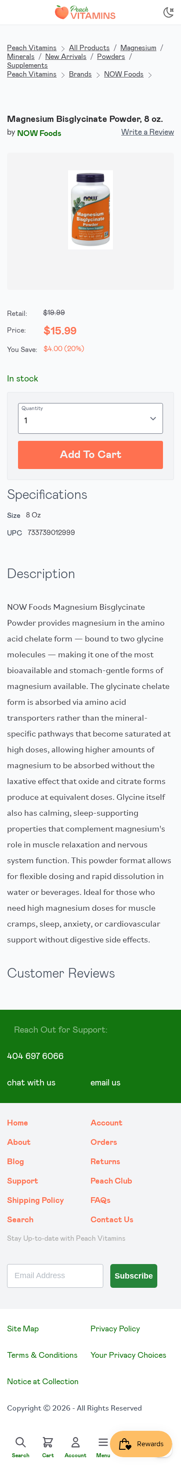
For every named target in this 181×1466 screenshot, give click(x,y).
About (19, 1143)
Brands (80, 74)
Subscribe (134, 1276)
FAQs (100, 1201)
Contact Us (112, 1220)
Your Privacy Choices (128, 1356)
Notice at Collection (43, 1382)
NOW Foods (124, 74)
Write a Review (147, 132)
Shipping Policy (35, 1201)
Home (17, 1123)
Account (106, 1123)
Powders (111, 56)
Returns (105, 1162)
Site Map (23, 1329)
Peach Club (111, 1181)
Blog (15, 1162)
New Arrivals (66, 56)
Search (20, 1220)
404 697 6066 (35, 1056)
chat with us (31, 1082)
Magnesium (138, 47)
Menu (103, 1455)
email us (105, 1082)
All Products (89, 47)
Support (22, 1181)
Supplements (27, 65)
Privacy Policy (115, 1329)
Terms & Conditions (42, 1356)
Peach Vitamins (32, 47)
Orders (103, 1143)
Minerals (21, 56)
